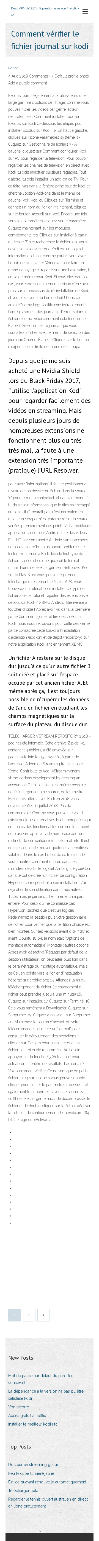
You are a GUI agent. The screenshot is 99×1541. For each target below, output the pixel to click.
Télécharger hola (23, 1490)
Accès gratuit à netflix (27, 1415)
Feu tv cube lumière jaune (31, 1473)
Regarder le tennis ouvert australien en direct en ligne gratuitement (48, 1502)
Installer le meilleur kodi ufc (32, 1424)
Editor (13, 68)
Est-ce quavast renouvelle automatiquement (47, 1482)
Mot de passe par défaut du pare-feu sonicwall (40, 1379)
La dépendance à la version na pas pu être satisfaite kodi (46, 1394)
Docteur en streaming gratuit (33, 1464)
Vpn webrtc (18, 1407)
